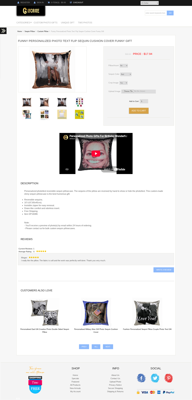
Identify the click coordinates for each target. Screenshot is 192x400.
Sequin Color (113, 74)
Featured (75, 382)
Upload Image (114, 91)
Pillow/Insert (113, 65)
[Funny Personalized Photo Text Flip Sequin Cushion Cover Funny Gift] (52, 92)
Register (25, 3)
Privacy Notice (115, 385)
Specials (75, 378)
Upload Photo (115, 382)
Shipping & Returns (115, 391)
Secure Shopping (115, 388)
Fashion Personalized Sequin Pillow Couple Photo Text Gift (147, 329)
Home (19, 31)
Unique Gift (67, 22)
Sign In (40, 3)
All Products (75, 385)
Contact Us (115, 378)
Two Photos (85, 22)
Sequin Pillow (30, 31)
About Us (115, 375)
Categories (23, 22)
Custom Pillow (42, 31)
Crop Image (113, 83)
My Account (75, 391)
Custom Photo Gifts (45, 22)
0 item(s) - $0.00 (58, 3)
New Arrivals (75, 388)
